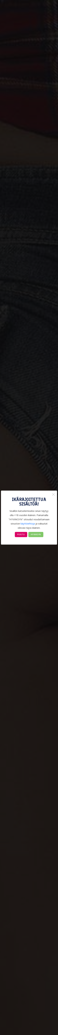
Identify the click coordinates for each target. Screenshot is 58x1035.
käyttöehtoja (28, 523)
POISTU (21, 534)
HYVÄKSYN (36, 534)
